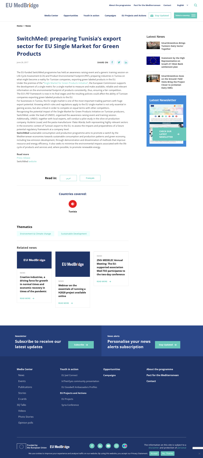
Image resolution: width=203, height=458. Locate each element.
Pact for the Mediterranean (147, 5)
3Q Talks (21, 405)
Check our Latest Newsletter (166, 134)
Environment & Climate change (35, 233)
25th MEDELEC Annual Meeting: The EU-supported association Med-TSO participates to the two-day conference (111, 267)
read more (25, 298)
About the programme (120, 5)
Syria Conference (70, 404)
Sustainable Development (74, 233)
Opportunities (71, 15)
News (28, 25)
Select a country (183, 15)
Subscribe (79, 344)
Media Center (51, 15)
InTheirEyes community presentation (80, 381)
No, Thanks (167, 453)
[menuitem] (181, 5)
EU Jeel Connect (69, 375)
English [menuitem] (180, 5)
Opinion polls (25, 422)
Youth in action (91, 15)
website (33, 161)
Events (22, 381)
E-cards (22, 399)
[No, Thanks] (199, 453)
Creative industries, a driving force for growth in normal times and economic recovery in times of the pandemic (34, 284)
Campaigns (110, 15)
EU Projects (67, 398)
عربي (68, 178)
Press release (23, 157)
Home (20, 25)
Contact (167, 5)
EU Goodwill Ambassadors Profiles (79, 387)
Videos (22, 410)
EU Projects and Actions (134, 15)
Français (90, 178)
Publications (25, 387)
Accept (154, 453)
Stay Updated (162, 15)
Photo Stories (26, 416)
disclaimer (154, 447)
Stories (22, 393)
